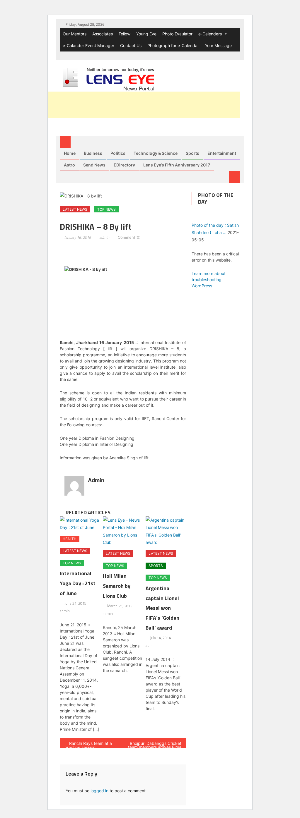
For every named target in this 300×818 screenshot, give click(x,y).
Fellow (124, 33)
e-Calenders (210, 33)
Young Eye (146, 33)
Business (93, 153)
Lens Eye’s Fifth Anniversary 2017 (176, 164)
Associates (102, 33)
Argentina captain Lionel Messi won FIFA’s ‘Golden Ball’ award (162, 608)
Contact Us (131, 45)
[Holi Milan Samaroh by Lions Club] (123, 531)
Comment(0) (129, 237)
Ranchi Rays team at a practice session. (88, 744)
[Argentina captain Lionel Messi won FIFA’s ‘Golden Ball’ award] (166, 531)
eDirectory (124, 164)
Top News (106, 209)
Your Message (218, 45)
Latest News (75, 209)
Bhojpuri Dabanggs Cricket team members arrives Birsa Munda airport (154, 744)
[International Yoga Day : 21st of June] (80, 523)
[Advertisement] (133, 105)
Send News (94, 164)
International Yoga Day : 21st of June (78, 583)
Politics (117, 153)
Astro (69, 164)
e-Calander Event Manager (88, 45)
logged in (99, 790)
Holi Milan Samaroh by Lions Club (116, 586)
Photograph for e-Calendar (173, 45)
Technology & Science (156, 153)
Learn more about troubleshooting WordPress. (209, 279)
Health (69, 539)
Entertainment (221, 153)
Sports (192, 153)
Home (70, 153)
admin (104, 237)
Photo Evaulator (177, 33)
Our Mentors (74, 33)
